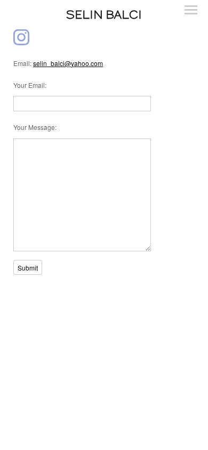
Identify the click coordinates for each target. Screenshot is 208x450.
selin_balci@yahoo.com (68, 63)
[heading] (104, 14)
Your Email (29, 84)
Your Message (34, 127)
